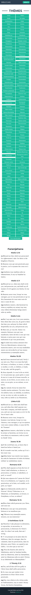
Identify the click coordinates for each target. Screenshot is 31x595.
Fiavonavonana (22, 123)
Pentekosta (9, 213)
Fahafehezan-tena (22, 38)
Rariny (8, 216)
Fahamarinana (22, 43)
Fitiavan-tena (22, 149)
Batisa (8, 29)
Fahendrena (22, 58)
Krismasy (8, 173)
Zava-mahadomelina (15, 238)
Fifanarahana (8, 132)
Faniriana (22, 96)
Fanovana (8, 106)
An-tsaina (22, 18)
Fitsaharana (9, 155)
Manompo (22, 190)
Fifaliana (22, 129)
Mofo (22, 201)
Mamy (8, 184)
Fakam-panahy (22, 62)
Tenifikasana (8, 227)
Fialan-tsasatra (8, 115)
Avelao (22, 26)
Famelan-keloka (9, 65)
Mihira (8, 199)
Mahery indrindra (22, 179)
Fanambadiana (22, 79)
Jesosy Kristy (8, 170)
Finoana (22, 135)
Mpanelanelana (22, 207)
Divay (8, 32)
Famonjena (22, 68)
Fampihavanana (22, 73)
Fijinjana (9, 135)
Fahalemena (9, 43)
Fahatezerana (22, 52)
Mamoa (22, 182)
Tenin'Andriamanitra (22, 227)
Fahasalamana (22, 49)
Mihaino (9, 196)
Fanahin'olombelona (9, 76)
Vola (22, 235)
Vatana (22, 232)
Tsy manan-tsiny (22, 230)
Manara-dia (9, 187)
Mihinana (22, 196)
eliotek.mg (18, 592)
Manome (8, 190)
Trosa (8, 230)
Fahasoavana (8, 52)
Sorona (8, 224)
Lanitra (22, 176)
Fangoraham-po (9, 96)
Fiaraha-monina (22, 120)
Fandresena (22, 88)
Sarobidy (8, 221)
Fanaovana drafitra (8, 85)
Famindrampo (8, 68)
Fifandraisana (22, 132)
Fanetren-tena (22, 93)
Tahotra (22, 224)
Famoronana (9, 71)
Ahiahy (22, 15)
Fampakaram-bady (8, 73)
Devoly (22, 29)
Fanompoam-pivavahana (22, 102)
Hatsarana (22, 162)
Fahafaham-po (8, 35)
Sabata (22, 218)
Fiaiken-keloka (8, 109)
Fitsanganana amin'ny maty (22, 155)
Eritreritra (22, 32)
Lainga (22, 173)
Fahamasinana (8, 46)
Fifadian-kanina (9, 129)
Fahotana (8, 62)
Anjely (22, 21)
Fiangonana (9, 118)
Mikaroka (22, 199)
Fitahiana (22, 143)
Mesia (8, 193)
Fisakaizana (22, 137)
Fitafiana (9, 143)
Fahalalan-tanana (22, 41)
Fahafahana (22, 35)
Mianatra (22, 193)
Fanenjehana (8, 93)
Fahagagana (9, 41)
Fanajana (8, 79)
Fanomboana (8, 103)
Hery (22, 165)
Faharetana (9, 49)
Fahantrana (22, 46)
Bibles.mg (6, 2)
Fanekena (22, 90)
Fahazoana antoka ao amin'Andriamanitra (8, 58)
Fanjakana (8, 99)
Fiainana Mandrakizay (8, 112)
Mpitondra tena (9, 210)
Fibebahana (9, 126)
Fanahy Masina (22, 76)
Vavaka (8, 235)
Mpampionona (22, 204)
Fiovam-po (8, 137)
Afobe (8, 15)
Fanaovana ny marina (22, 85)
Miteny (8, 201)
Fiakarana (22, 112)
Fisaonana (8, 140)
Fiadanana (22, 106)
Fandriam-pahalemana (8, 90)
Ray (9, 218)
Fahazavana (22, 55)
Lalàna (8, 176)
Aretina (22, 24)
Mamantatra (9, 182)
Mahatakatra (8, 179)
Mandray (22, 187)
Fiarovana (8, 123)
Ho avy (8, 167)
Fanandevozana (9, 82)
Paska (22, 210)
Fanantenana (22, 82)
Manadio (22, 184)
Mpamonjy (8, 204)
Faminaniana (22, 65)
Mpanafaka (8, 207)
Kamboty (22, 170)
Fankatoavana (22, 99)
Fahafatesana (8, 38)
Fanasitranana (8, 88)
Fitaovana (8, 146)
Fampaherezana (22, 71)
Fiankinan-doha (22, 118)
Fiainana (22, 109)
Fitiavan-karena (9, 149)
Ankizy (8, 24)
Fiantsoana (8, 120)
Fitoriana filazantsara (22, 152)
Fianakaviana (22, 115)
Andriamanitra (8, 21)
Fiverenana (8, 159)
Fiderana (22, 126)
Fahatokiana (9, 55)
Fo (22, 159)
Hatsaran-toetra (8, 162)
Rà (22, 213)
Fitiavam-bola (22, 146)
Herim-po (8, 165)
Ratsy (22, 216)
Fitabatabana (22, 140)
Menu (26, 2)
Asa (9, 26)
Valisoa (8, 232)
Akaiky (8, 18)
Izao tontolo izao (22, 167)
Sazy (22, 221)
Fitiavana (8, 152)
